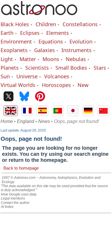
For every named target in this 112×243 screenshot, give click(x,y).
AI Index (7, 207)
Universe (27, 76)
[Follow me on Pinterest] (40, 96)
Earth (7, 32)
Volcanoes (56, 76)
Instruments (76, 50)
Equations (50, 41)
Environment (16, 41)
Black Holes (15, 24)
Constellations (80, 24)
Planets (10, 67)
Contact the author (15, 203)
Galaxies (44, 50)
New (83, 84)
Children (46, 24)
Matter (28, 59)
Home (7, 121)
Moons (51, 59)
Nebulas (76, 59)
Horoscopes (56, 84)
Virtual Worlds (18, 84)
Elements (57, 32)
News (44, 121)
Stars (100, 67)
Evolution (80, 41)
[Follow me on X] (8, 96)
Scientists (37, 67)
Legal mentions (13, 198)
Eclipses (30, 32)
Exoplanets (14, 50)
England (25, 121)
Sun (5, 76)
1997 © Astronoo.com (19, 178)
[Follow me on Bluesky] (24, 96)
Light (7, 59)
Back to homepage (21, 168)
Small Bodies (71, 67)
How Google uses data (18, 194)
